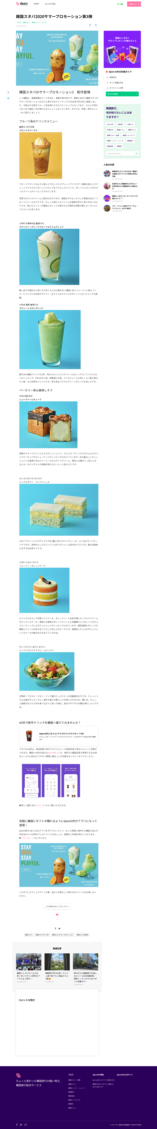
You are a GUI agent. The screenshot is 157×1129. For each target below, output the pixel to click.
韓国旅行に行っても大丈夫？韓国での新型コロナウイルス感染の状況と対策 (125, 173)
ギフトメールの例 (116, 88)
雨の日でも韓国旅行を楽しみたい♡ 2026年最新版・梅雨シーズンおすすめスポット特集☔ (85, 977)
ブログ (19, 22)
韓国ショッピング (129, 135)
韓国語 (119, 146)
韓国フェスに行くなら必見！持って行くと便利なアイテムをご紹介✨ (28, 976)
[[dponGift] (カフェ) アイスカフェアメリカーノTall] (58, 736)
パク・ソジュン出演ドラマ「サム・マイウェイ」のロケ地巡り (125, 207)
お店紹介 (120, 124)
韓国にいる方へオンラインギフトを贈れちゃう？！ (125, 197)
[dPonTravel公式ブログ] (22, 4)
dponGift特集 (98, 1074)
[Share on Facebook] (90, 24)
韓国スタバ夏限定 (82, 935)
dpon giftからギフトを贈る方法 (103, 1080)
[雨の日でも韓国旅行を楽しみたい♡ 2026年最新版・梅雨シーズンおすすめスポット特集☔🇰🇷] (85, 961)
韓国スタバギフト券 (42, 935)
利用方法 (112, 77)
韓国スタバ (28, 935)
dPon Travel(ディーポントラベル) (130, 1125)
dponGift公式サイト (125, 1074)
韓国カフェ (26, 22)
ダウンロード (28, 837)
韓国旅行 (130, 141)
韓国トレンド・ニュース (39, 22)
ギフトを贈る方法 (116, 82)
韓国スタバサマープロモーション (62, 935)
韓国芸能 (110, 146)
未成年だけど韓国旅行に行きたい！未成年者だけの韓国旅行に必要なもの (125, 186)
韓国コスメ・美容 (113, 135)
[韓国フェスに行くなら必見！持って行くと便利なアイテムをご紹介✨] (28, 961)
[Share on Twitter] (96, 24)
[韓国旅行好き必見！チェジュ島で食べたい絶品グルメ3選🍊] (57, 961)
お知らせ (130, 124)
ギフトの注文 (113, 94)
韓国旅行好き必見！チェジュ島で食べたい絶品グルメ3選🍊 (56, 976)
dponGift (110, 124)
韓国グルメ (132, 130)
